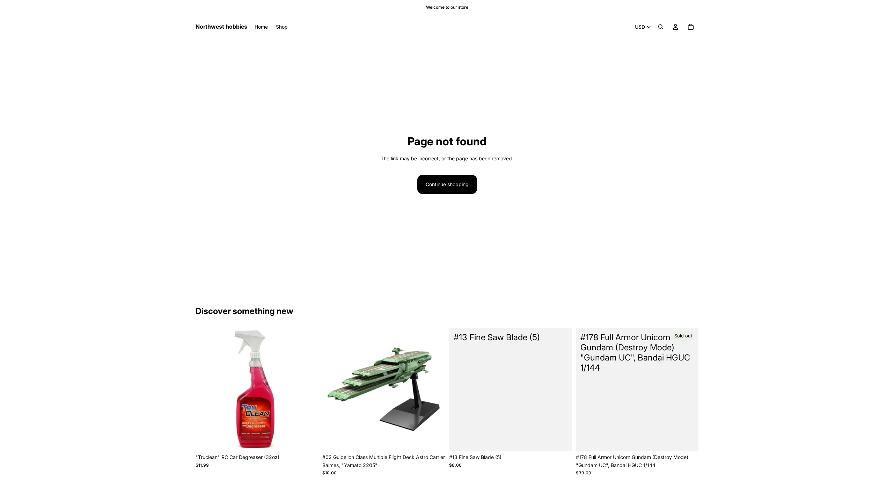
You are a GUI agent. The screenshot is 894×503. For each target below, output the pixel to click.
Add (313, 440)
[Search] (660, 27)
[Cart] (690, 27)
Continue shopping (447, 184)
